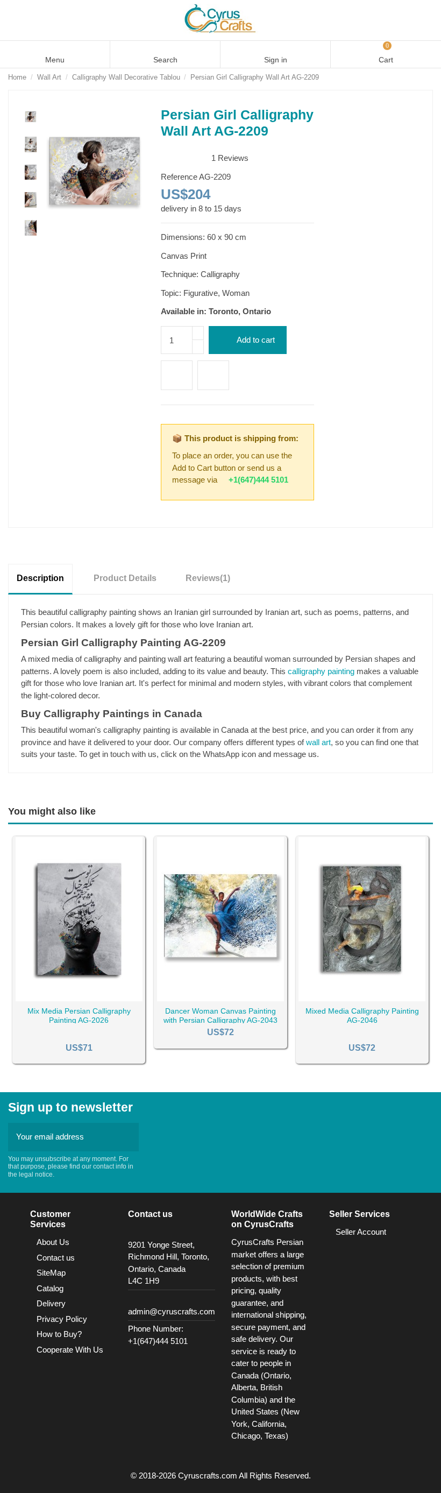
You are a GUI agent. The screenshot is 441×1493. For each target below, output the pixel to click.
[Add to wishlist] (177, 375)
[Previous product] (416, 77)
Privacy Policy (62, 1319)
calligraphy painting (321, 671)
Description (40, 578)
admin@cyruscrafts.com (171, 1311)
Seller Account (361, 1231)
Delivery (51, 1303)
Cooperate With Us (70, 1349)
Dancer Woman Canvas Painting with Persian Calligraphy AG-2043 (220, 1015)
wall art (318, 742)
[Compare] (79, 998)
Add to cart (256, 339)
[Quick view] (92, 998)
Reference (179, 176)
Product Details (125, 578)
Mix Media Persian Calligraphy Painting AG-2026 (79, 1015)
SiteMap (51, 1272)
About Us (53, 1242)
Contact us (56, 1257)
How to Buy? (59, 1334)
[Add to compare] (213, 375)
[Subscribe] (127, 1137)
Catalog (50, 1288)
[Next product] (428, 77)
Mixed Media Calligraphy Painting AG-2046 (362, 1015)
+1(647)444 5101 (258, 479)
